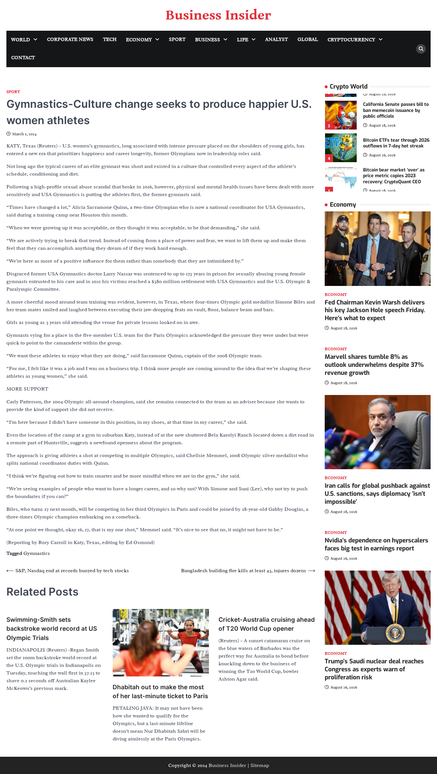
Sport (177, 39)
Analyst (276, 39)
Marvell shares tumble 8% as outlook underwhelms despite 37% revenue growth (374, 365)
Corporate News (70, 39)
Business (207, 40)
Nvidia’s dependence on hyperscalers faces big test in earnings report (376, 544)
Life (242, 40)
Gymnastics (36, 553)
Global (308, 39)
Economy (139, 40)
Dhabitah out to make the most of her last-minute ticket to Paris (160, 691)
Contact (23, 58)
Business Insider (218, 15)
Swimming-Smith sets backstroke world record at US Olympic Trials (51, 629)
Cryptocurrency (351, 40)
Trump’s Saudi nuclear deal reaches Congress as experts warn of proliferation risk (374, 669)
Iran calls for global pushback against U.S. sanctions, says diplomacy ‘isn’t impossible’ (377, 494)
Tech (109, 39)
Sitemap (259, 765)
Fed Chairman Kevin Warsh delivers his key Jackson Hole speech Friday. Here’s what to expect (375, 310)
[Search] (421, 49)
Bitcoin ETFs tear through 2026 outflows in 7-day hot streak (396, 143)
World (20, 40)
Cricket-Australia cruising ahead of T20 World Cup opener (267, 624)
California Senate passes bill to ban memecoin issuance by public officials (396, 111)
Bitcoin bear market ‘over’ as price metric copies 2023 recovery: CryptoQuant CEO (394, 176)
